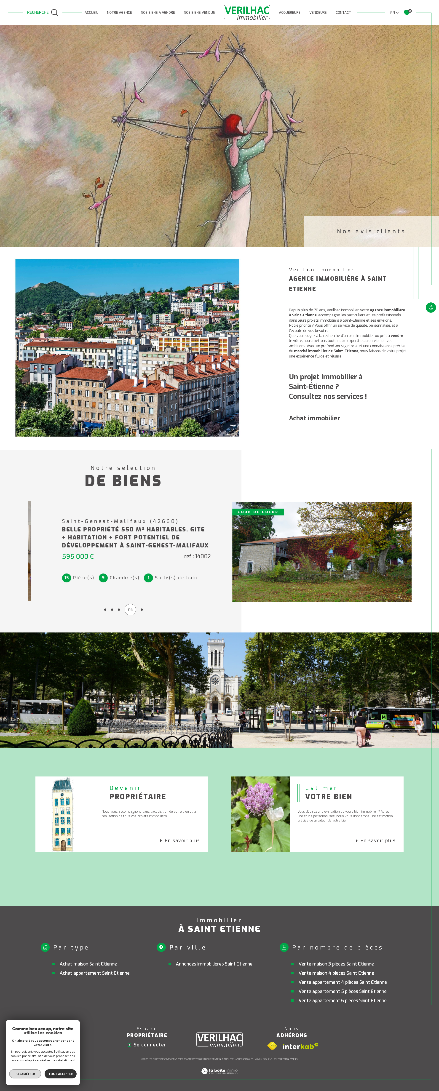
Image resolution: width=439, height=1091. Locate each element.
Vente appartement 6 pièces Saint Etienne (343, 1001)
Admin (258, 1059)
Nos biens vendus (199, 12)
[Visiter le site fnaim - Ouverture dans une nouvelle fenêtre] (272, 1046)
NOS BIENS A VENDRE (158, 12)
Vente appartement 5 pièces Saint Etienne (343, 991)
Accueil (91, 12)
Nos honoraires (212, 1059)
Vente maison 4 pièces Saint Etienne (336, 973)
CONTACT (343, 12)
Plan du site (228, 1059)
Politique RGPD (281, 1059)
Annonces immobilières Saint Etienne (214, 964)
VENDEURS (318, 12)
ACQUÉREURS (289, 12)
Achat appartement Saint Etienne (95, 973)
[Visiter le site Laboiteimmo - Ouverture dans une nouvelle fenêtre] (219, 1076)
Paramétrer (25, 1074)
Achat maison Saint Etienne (88, 964)
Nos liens (267, 1059)
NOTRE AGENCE (119, 12)
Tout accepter (60, 1074)
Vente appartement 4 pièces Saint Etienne (343, 982)
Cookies (293, 1059)
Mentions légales (244, 1059)
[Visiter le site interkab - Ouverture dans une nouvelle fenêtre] (301, 1046)
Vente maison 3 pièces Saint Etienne (336, 964)
